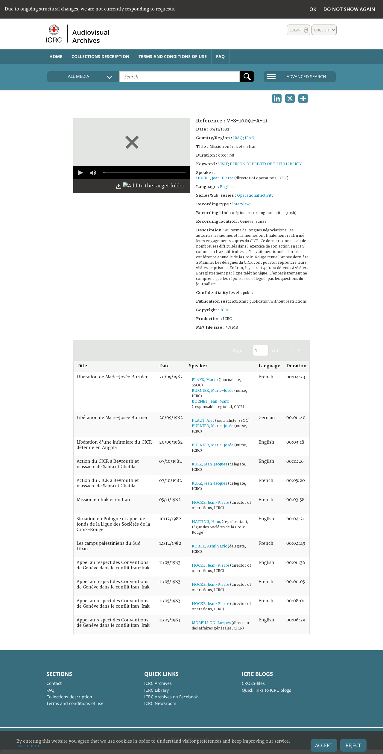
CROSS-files (253, 683)
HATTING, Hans (206, 522)
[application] (131, 172)
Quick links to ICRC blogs (266, 690)
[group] (93, 172)
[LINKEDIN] (277, 98)
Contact (54, 683)
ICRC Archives (158, 683)
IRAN (249, 138)
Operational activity (255, 195)
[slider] (144, 172)
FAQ (220, 56)
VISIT (223, 164)
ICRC (225, 310)
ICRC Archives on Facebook (171, 697)
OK (312, 9)
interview (241, 204)
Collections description (100, 56)
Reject (353, 745)
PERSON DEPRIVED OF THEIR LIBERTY (266, 164)
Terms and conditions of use (173, 56)
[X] (290, 98)
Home (55, 56)
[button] (79, 172)
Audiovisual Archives (91, 36)
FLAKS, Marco (205, 380)
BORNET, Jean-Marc (210, 401)
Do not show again (349, 9)
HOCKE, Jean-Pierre (214, 178)
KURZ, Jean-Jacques (209, 464)
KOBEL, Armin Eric (209, 546)
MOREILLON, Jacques (211, 623)
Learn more (28, 745)
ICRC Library (156, 690)
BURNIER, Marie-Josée (212, 391)
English (227, 187)
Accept (323, 745)
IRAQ (238, 138)
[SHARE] (303, 98)
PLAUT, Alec (203, 420)
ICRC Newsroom (160, 703)
